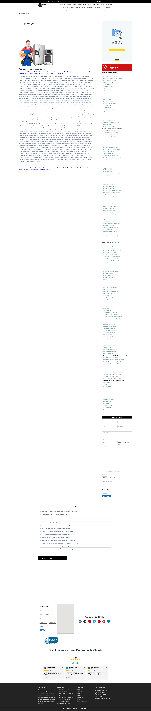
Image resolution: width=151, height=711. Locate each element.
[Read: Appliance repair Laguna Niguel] (57, 48)
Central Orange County (84, 71)
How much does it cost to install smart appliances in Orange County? (58, 540)
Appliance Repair (49, 71)
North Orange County (42, 73)
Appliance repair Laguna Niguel (32, 69)
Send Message (106, 496)
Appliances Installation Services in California (112, 128)
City (102, 444)
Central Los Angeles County (71, 71)
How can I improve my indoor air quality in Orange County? (56, 537)
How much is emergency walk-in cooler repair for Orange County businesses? (60, 551)
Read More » (22, 165)
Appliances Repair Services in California (110, 242)
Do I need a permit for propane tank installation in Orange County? (58, 517)
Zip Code (103, 448)
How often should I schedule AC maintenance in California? (56, 528)
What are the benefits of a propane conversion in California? (56, 514)
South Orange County (59, 73)
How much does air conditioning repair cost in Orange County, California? (59, 511)
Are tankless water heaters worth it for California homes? (56, 534)
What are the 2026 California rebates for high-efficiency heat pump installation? (61, 546)
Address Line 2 (105, 439)
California (61, 71)
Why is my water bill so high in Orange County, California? (55, 522)
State (118, 444)
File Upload (104, 474)
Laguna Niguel (33, 73)
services (21, 71)
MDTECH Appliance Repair (82, 708)
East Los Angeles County (82, 167)
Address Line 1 (104, 434)
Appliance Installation (39, 71)
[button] (75, 511)
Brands (56, 71)
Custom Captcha (106, 489)
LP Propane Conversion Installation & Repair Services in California (116, 355)
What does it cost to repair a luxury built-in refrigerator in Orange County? (60, 549)
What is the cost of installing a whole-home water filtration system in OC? (60, 543)
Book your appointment (115, 65)
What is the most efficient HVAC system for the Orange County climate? (59, 520)
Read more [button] (68, 677)
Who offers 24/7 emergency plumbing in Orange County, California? (58, 531)
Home (20, 13)
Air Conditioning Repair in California (109, 72)
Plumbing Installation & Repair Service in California (113, 380)
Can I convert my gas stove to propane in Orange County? (56, 525)
